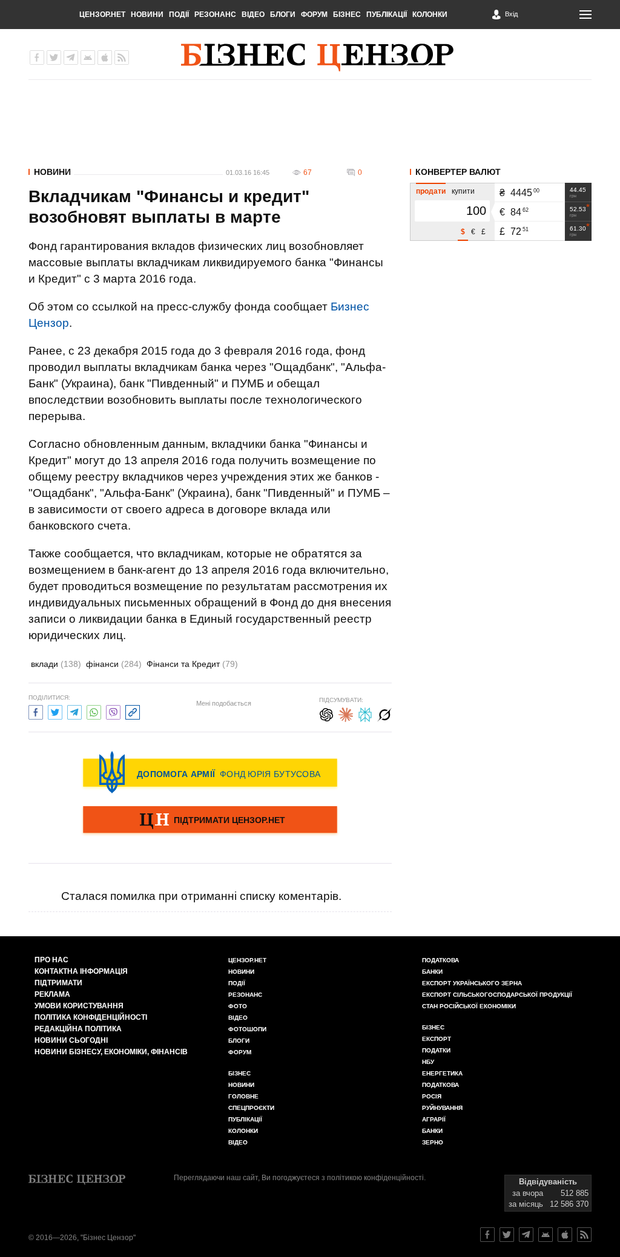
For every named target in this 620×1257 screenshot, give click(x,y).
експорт (436, 1038)
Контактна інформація (81, 971)
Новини (147, 14)
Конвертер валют (458, 172)
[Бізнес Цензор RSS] (121, 57)
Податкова (440, 960)
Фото (237, 1006)
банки (432, 971)
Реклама (52, 994)
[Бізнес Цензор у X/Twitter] (54, 57)
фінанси (114, 664)
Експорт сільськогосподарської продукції (497, 994)
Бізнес (347, 14)
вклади (56, 664)
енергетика (442, 1073)
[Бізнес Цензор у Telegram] (71, 57)
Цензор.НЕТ (102, 14)
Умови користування (79, 1006)
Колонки (429, 14)
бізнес (433, 1027)
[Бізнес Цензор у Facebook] (37, 57)
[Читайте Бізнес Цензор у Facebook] (487, 1234)
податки (436, 1050)
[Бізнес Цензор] (317, 57)
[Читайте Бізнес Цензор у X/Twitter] (507, 1234)
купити (463, 191)
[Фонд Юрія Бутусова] (210, 772)
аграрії (434, 1119)
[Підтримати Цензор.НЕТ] (210, 820)
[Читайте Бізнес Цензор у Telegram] (526, 1234)
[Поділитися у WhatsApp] (94, 711)
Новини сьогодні (71, 1040)
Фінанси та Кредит (192, 664)
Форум (314, 14)
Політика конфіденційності (91, 1017)
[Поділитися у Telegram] (74, 711)
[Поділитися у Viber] (113, 711)
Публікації (386, 14)
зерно (432, 1142)
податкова (440, 1084)
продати (431, 191)
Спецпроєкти (251, 1107)
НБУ (428, 1061)
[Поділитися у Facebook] (35, 711)
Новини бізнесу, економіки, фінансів (111, 1052)
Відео (253, 14)
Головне (243, 1096)
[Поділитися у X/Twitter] (55, 711)
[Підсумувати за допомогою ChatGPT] (326, 713)
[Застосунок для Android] (88, 57)
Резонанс (215, 14)
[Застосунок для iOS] (104, 57)
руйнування (442, 1107)
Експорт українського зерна (472, 983)
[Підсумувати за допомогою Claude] (345, 713)
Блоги (282, 14)
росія (431, 1096)
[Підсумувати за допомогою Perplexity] (365, 713)
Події (179, 14)
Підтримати (58, 983)
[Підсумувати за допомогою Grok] (384, 713)
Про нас (51, 960)
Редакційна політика (78, 1029)
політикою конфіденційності (375, 1177)
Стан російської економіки (469, 1006)
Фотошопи (247, 1029)
